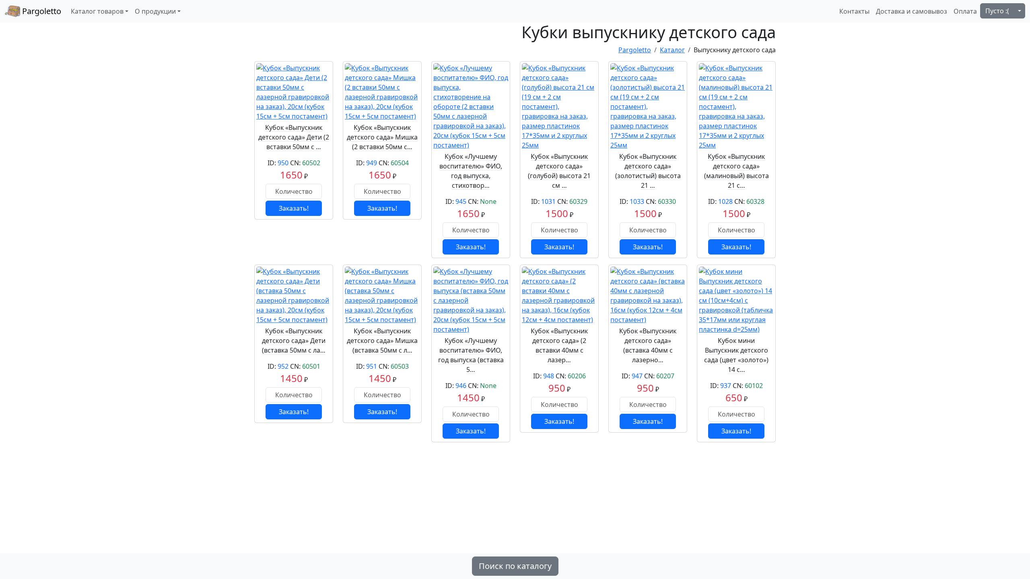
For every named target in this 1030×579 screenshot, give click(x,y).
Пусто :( (997, 10)
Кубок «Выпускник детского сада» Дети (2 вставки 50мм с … (293, 137)
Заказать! (294, 208)
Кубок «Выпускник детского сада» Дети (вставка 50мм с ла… (293, 340)
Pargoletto (40, 11)
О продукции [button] (155, 11)
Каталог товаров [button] (97, 11)
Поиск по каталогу (515, 566)
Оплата (965, 11)
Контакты (854, 11)
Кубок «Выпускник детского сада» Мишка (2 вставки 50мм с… (382, 137)
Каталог (672, 49)
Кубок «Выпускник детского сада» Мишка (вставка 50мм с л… (382, 340)
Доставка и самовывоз (911, 11)
